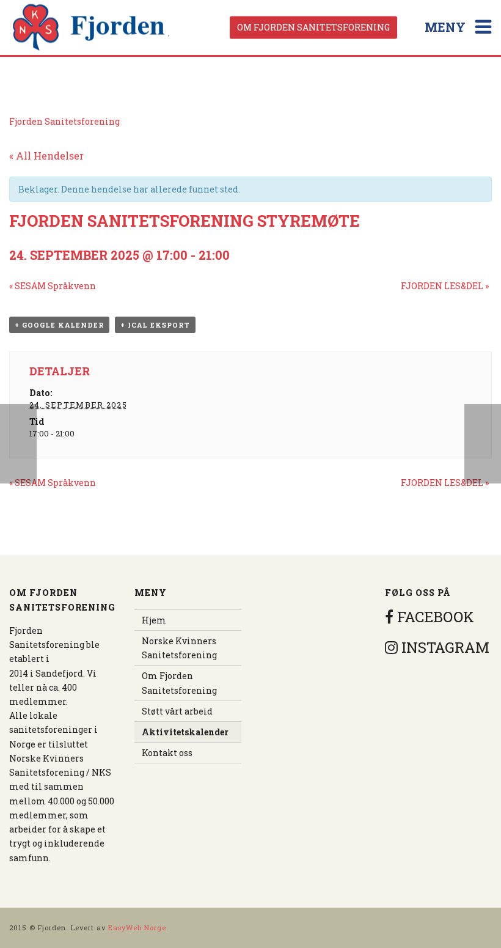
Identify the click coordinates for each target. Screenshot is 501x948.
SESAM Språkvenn (52, 286)
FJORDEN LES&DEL (445, 286)
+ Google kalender (59, 324)
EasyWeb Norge (137, 927)
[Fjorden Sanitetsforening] (91, 27)
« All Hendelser (46, 155)
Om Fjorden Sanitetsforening (313, 27)
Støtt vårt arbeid (177, 711)
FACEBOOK (433, 616)
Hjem (154, 620)
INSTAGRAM (443, 647)
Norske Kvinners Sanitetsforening (179, 648)
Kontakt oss (167, 753)
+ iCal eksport (155, 324)
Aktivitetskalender (185, 732)
